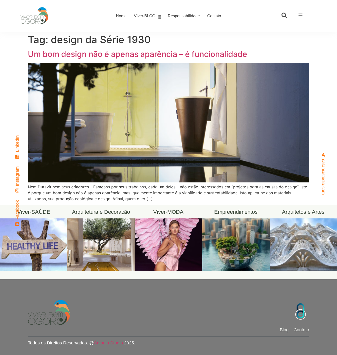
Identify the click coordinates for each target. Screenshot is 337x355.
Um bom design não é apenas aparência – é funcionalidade (137, 54)
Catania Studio (108, 342)
